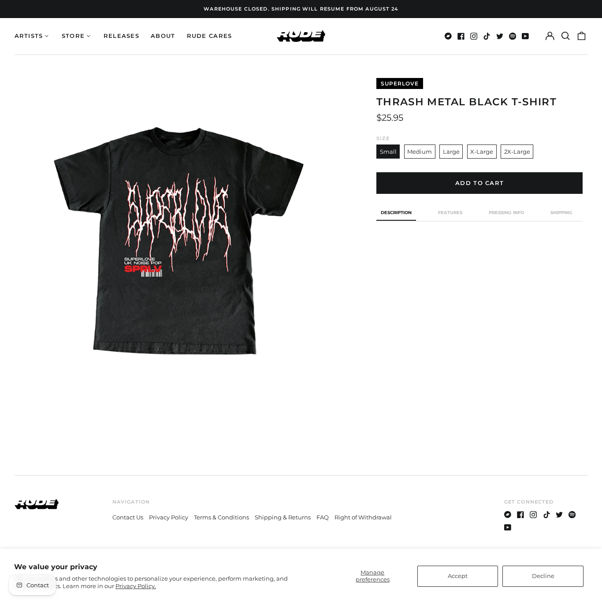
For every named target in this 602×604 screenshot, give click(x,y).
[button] (565, 36)
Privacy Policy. (135, 585)
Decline (543, 575)
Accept (458, 575)
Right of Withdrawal (363, 517)
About (163, 35)
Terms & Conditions (221, 517)
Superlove (400, 83)
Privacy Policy (168, 517)
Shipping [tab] (561, 212)
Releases (121, 35)
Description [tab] (396, 212)
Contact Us (127, 517)
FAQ (322, 517)
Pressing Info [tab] (506, 212)
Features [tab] (450, 212)
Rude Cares (209, 35)
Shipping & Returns (283, 517)
